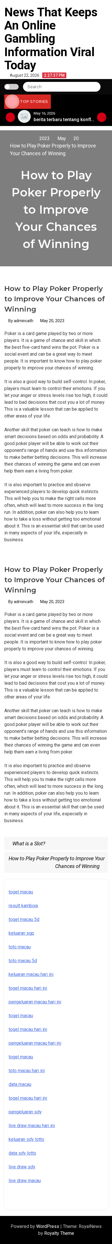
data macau (20, 1084)
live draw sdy (22, 1167)
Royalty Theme (59, 1233)
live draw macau (25, 1180)
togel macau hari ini (28, 1029)
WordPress (48, 1226)
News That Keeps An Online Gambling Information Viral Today (51, 38)
